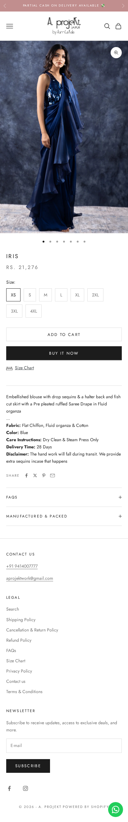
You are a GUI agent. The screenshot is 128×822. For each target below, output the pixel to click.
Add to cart (64, 335)
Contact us (15, 681)
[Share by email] (52, 475)
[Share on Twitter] (35, 475)
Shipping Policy (20, 619)
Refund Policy (18, 640)
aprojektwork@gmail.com (29, 578)
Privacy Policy (19, 671)
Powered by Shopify (86, 806)
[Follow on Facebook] (9, 788)
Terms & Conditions (24, 691)
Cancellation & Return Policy (32, 630)
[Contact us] (115, 809)
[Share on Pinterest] (43, 475)
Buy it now (64, 353)
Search (12, 609)
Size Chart (24, 368)
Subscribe (28, 766)
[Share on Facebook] (26, 475)
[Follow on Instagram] (25, 788)
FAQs (11, 650)
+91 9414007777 (22, 566)
